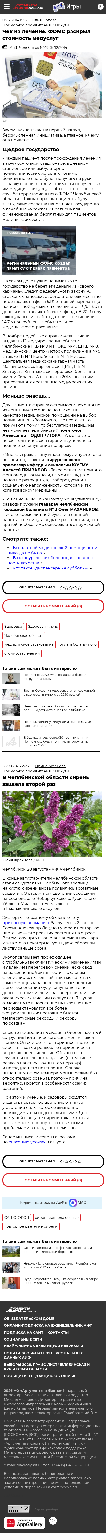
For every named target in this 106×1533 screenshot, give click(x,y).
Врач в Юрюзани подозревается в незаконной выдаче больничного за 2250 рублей (59, 692)
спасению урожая (27, 1142)
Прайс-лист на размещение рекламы (43, 1346)
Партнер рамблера (46, 1509)
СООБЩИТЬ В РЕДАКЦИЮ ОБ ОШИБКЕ (41, 1376)
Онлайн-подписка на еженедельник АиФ (48, 1325)
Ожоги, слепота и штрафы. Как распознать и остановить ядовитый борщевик (58, 1250)
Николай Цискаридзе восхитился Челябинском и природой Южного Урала (60, 1265)
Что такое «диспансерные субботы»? (51, 568)
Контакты (58, 1332)
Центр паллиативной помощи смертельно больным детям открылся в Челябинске (56, 708)
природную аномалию (25, 922)
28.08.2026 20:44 (16, 766)
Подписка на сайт (23, 1332)
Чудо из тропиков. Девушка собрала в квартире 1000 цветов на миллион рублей (61, 1281)
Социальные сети (23, 1339)
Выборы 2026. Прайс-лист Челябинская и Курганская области (47, 1366)
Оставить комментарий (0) (53, 606)
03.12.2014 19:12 (14, 20)
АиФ (6, 121)
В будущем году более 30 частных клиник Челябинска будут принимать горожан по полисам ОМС (56, 741)
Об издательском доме (29, 1318)
